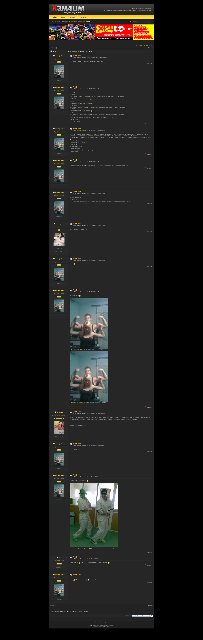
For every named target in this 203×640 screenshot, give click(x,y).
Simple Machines (108, 625)
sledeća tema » (149, 45)
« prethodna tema (140, 45)
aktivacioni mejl (147, 10)
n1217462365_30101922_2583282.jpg (81, 548)
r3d (60, 557)
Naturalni (60, 412)
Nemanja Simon (59, 56)
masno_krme (59, 224)
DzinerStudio (106, 626)
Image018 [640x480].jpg (77, 349)
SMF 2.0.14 (93, 625)
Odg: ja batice (77, 55)
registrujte (129, 10)
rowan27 (88, 21)
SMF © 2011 (100, 625)
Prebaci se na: (128, 615)
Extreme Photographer (101, 622)
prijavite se (121, 10)
